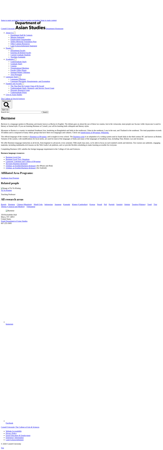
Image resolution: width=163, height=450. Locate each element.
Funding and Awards (14, 84)
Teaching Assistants (18, 57)
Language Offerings (18, 79)
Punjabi (111, 204)
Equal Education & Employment (18, 435)
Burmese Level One (13, 157)
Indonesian (49, 204)
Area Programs (16, 75)
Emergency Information (15, 438)
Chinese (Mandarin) (24, 204)
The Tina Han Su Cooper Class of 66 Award (27, 86)
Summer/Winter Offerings (20, 72)
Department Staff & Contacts (21, 35)
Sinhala (127, 204)
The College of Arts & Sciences (13, 99)
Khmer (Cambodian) (80, 204)
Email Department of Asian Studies (14, 221)
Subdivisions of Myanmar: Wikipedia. (95, 133)
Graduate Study (16, 64)
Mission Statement (17, 37)
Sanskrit (119, 204)
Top (2, 448)
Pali (105, 204)
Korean (92, 204)
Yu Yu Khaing (6, 190)
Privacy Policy (11, 433)
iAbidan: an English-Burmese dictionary (21, 166)
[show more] (15, 33)
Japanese (58, 204)
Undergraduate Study (19, 62)
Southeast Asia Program (10, 178)
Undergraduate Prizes (19, 92)
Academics (10, 59)
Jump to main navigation (10, 20)
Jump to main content (48, 20)
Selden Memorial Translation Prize (24, 42)
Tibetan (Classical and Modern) (13, 207)
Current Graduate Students (21, 55)
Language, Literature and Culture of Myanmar (23, 161)
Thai (155, 204)
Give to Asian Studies (14, 95)
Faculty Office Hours (18, 70)
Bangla (3, 204)
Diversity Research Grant (20, 90)
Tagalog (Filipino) (138, 204)
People (8, 48)
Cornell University (8, 29)
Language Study (12, 77)
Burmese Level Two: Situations (17, 159)
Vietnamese (30, 207)
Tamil (149, 204)
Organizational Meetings (20, 68)
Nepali (99, 204)
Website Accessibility (14, 431)
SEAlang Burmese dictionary (17, 164)
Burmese (11, 204)
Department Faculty (18, 51)
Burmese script (78, 137)
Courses (14, 66)
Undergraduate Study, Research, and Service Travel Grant (32, 88)
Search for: (5, 112)
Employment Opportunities (21, 39)
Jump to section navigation (30, 20)
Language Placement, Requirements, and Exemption (30, 81)
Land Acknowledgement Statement (24, 46)
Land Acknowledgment (15, 440)
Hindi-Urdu (38, 204)
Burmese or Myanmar (38, 137)
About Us (10, 33)
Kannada (66, 204)
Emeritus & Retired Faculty (21, 53)
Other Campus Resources (20, 44)
